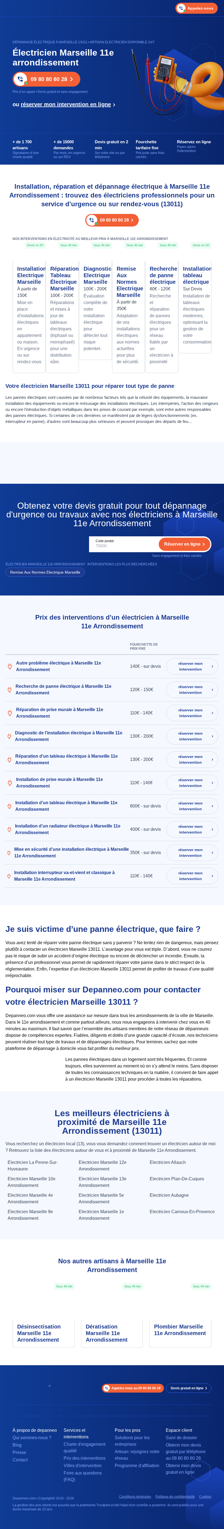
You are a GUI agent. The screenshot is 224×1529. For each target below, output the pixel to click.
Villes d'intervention (83, 1465)
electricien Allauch (168, 1162)
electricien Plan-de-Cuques (177, 1178)
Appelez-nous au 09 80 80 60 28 (136, 1388)
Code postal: (105, 541)
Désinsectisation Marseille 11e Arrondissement (39, 1333)
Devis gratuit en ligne (187, 1388)
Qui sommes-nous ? (32, 1437)
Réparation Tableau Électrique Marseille (62, 278)
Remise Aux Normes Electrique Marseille (128, 282)
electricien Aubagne (169, 1195)
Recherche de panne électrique (161, 275)
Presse (19, 1452)
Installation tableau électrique (195, 275)
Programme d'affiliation (137, 1465)
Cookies (205, 1497)
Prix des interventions (84, 1458)
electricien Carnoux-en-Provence (182, 1211)
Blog (17, 1445)
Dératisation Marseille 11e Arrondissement (107, 1333)
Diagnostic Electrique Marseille (95, 275)
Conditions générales (135, 1497)
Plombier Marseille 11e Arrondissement (180, 1330)
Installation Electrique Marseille (29, 275)
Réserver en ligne (182, 544)
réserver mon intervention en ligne (66, 104)
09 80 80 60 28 (49, 79)
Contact (20, 1460)
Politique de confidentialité (175, 1497)
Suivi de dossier (181, 1437)
